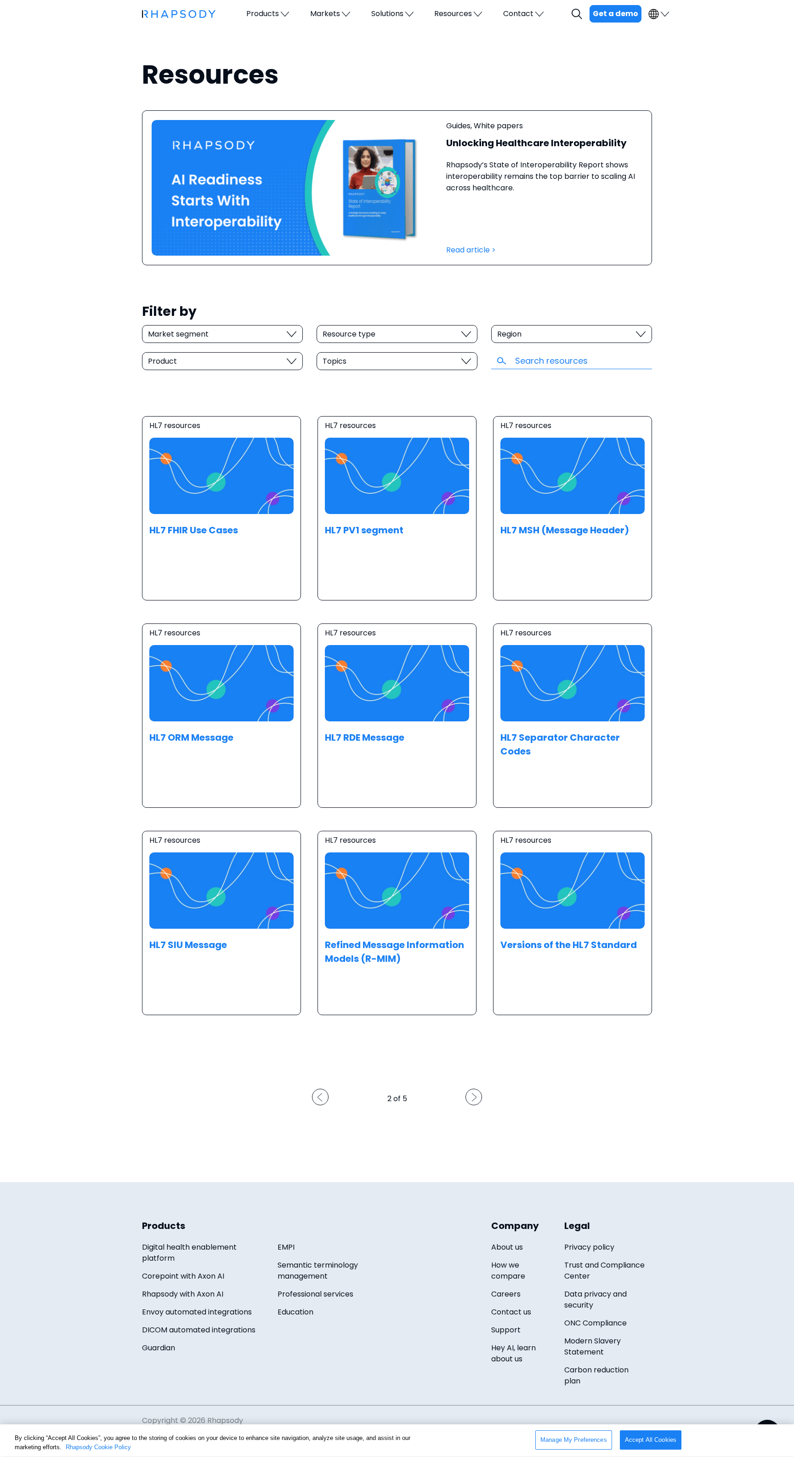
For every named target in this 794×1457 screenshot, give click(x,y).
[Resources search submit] (503, 360)
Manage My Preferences (573, 1439)
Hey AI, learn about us (513, 1353)
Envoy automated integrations (197, 1312)
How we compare (508, 1270)
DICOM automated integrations (198, 1330)
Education (295, 1312)
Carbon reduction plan (596, 1375)
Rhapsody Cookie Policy (98, 1447)
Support (506, 1330)
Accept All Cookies (650, 1439)
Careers (506, 1294)
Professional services (315, 1294)
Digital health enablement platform (189, 1252)
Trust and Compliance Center (604, 1270)
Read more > (221, 508)
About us (507, 1247)
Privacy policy (589, 1247)
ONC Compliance (595, 1323)
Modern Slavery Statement (592, 1346)
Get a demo (615, 13)
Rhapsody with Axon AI (182, 1294)
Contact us (511, 1312)
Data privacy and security (595, 1299)
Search (578, 14)
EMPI (286, 1247)
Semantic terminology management (318, 1270)
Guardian (158, 1348)
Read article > (471, 250)
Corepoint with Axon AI (183, 1276)
